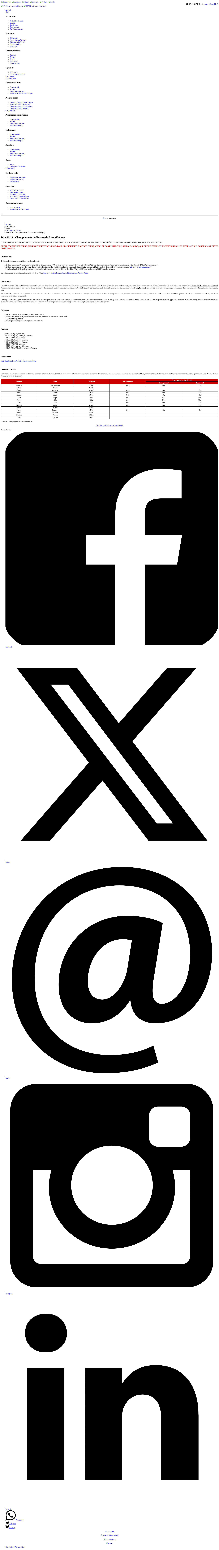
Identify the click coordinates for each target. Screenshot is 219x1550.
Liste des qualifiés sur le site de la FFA (109, 426)
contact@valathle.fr (211, 4)
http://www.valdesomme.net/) (140, 267)
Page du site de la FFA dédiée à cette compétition (18, 361)
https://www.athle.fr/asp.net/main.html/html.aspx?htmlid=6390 (65, 273)
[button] (7, 12)
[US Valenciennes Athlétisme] (23, 6)
